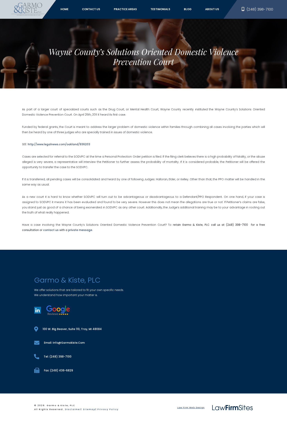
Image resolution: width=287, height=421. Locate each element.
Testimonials (160, 9)
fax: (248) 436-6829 (58, 370)
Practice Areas (125, 9)
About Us (212, 9)
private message (80, 230)
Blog (188, 9)
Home (64, 9)
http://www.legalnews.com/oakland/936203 (59, 144)
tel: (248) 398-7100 (57, 357)
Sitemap (89, 409)
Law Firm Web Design (191, 407)
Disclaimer (73, 409)
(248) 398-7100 (260, 9)
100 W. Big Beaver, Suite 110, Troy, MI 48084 (72, 329)
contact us (51, 230)
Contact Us (91, 9)
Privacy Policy (108, 409)
